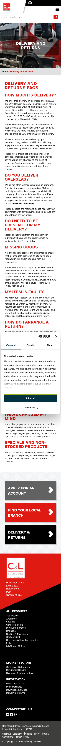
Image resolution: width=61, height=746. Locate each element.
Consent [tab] (11, 345)
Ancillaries (11, 618)
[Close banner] (56, 336)
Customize (29, 407)
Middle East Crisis (15, 683)
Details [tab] (30, 345)
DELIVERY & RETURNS (19, 535)
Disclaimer (18, 733)
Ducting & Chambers (17, 634)
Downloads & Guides (16, 689)
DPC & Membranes (16, 627)
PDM (8, 591)
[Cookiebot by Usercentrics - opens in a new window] (37, 336)
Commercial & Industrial (18, 667)
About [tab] (50, 345)
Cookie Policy (32, 733)
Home (5, 71)
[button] (56, 17)
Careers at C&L (14, 595)
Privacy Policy (22, 736)
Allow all (30, 398)
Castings (10, 621)
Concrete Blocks (14, 624)
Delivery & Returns (15, 692)
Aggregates (12, 615)
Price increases (14, 686)
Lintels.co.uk (12, 585)
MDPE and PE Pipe (16, 646)
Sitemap (6, 733)
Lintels (9, 643)
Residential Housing (16, 670)
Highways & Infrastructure (19, 673)
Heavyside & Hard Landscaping (22, 640)
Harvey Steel (12, 588)
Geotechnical (13, 637)
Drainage (11, 631)
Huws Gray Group (15, 582)
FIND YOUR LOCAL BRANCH (24, 513)
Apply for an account (21, 491)
